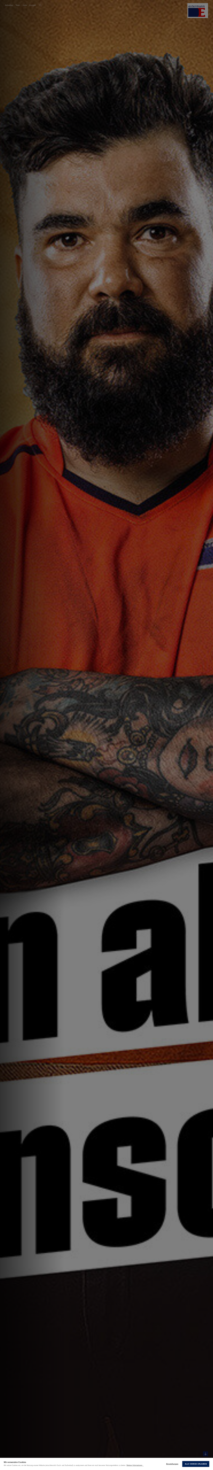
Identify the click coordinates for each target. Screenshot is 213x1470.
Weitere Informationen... (135, 1465)
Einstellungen (172, 1464)
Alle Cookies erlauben (196, 1464)
